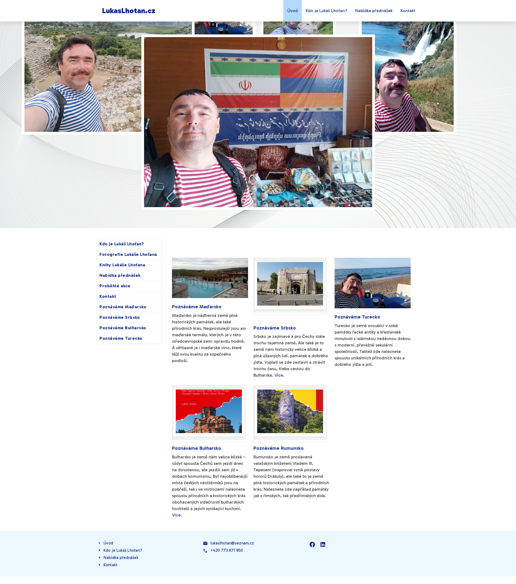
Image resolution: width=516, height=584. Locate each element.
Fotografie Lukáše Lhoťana (128, 254)
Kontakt (407, 10)
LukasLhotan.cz (128, 10)
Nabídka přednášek (373, 10)
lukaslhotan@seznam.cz (232, 543)
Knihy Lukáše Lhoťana (122, 264)
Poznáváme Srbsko (119, 317)
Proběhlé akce (115, 285)
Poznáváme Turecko (120, 338)
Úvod (292, 10)
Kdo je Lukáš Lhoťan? (326, 10)
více (210, 311)
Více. (279, 375)
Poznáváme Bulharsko (122, 327)
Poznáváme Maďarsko (122, 306)
